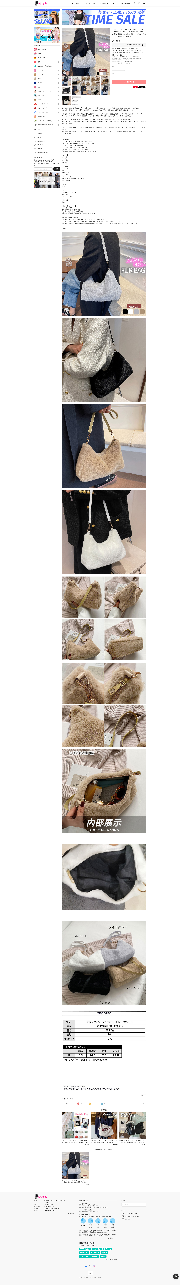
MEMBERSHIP (104, 3)
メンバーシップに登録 (118, 57)
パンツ (40, 83)
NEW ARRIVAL (42, 49)
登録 (57, 169)
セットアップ (42, 95)
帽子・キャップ (42, 108)
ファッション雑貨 (43, 112)
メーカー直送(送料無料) (45, 120)
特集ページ (41, 62)
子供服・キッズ (42, 116)
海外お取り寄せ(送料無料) (45, 125)
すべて (68, 1103)
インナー (40, 74)
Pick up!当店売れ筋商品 (45, 66)
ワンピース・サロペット (45, 91)
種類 (113, 66)
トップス (40, 70)
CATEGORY (79, 3)
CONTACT (114, 3)
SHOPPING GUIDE (125, 3)
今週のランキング (43, 57)
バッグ (40, 99)
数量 (113, 73)
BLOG (95, 3)
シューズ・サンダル (44, 104)
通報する (143, 1095)
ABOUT (88, 3)
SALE (39, 53)
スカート (40, 87)
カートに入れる (129, 82)
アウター (40, 78)
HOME (71, 3)
